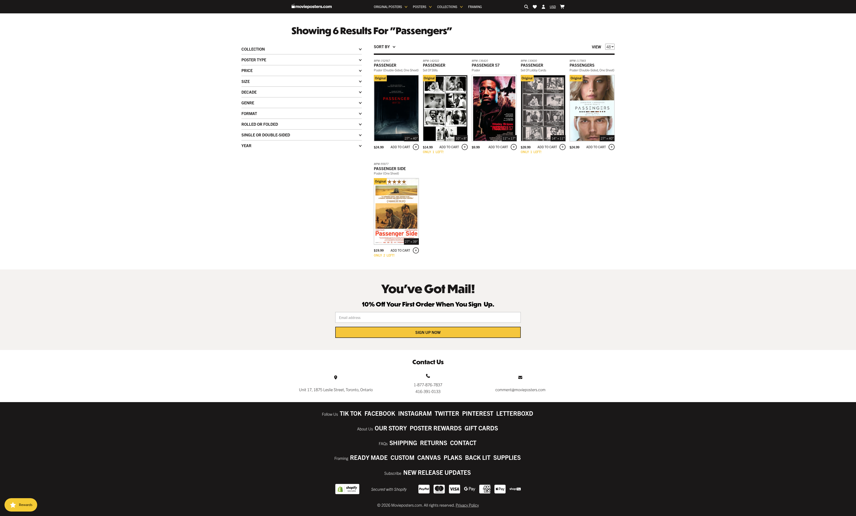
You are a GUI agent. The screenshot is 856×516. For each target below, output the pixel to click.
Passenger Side (390, 168)
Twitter (447, 413)
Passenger (385, 65)
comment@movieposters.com (520, 389)
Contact (463, 443)
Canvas (429, 457)
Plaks (453, 457)
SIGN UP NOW (428, 332)
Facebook (379, 413)
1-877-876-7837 (428, 384)
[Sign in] (543, 7)
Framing (475, 7)
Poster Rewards (436, 428)
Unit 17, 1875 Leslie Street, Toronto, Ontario (336, 389)
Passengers (582, 65)
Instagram (415, 413)
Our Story (391, 428)
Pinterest (477, 413)
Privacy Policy (467, 505)
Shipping (403, 443)
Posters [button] (419, 7)
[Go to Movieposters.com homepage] (312, 6)
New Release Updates (437, 472)
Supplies (507, 457)
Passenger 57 (486, 65)
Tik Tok (351, 413)
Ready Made (369, 457)
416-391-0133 (428, 391)
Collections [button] (447, 7)
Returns (433, 443)
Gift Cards (481, 428)
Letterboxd (514, 413)
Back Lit (477, 457)
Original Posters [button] (388, 7)
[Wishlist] (535, 7)
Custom (402, 457)
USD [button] (553, 7)
